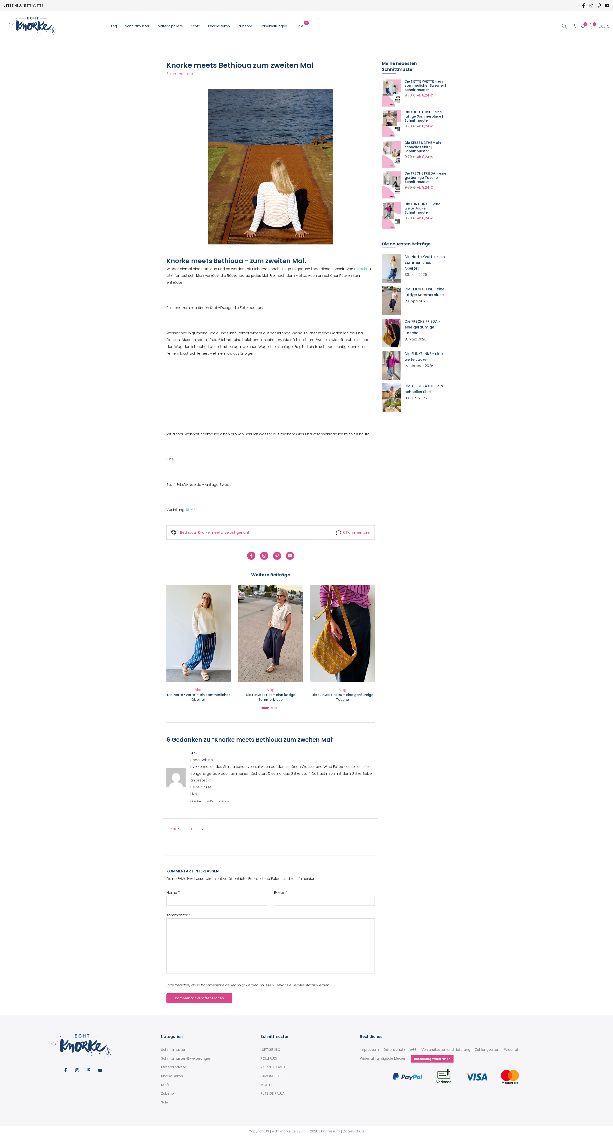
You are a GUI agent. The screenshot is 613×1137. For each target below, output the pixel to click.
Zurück (175, 829)
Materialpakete (170, 26)
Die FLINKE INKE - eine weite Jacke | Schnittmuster (422, 208)
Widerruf (511, 1049)
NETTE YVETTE (33, 5)
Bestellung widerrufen (432, 1059)
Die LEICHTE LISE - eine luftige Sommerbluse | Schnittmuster (424, 116)
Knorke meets (210, 532)
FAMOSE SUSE (271, 1076)
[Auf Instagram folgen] (591, 5)
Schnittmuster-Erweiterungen (186, 1058)
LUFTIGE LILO (270, 1049)
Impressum (369, 1049)
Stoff (195, 26)
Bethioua (188, 532)
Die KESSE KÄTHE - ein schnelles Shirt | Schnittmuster (423, 147)
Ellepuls (360, 268)
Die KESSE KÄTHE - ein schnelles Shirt (424, 389)
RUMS (191, 509)
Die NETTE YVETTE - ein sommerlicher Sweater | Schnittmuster (425, 85)
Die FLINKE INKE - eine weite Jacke (424, 356)
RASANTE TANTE (273, 1067)
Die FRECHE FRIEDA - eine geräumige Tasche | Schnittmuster (425, 177)
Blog (113, 26)
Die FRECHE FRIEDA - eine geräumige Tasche (342, 697)
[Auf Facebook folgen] (583, 5)
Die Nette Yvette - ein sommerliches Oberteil (198, 697)
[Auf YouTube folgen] (607, 5)
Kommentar (178, 914)
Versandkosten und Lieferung (445, 1049)
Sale (301, 25)
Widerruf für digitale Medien (383, 1058)
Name (173, 892)
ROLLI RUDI (269, 1058)
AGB (413, 1049)
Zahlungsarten (487, 1049)
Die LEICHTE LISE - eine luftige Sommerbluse (270, 697)
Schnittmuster (137, 26)
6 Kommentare (179, 73)
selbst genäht (237, 532)
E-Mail (280, 892)
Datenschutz (394, 1049)
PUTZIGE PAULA (272, 1093)
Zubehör (245, 26)
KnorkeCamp (219, 26)
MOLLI (265, 1085)
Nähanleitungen (274, 26)
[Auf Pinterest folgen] (599, 5)
